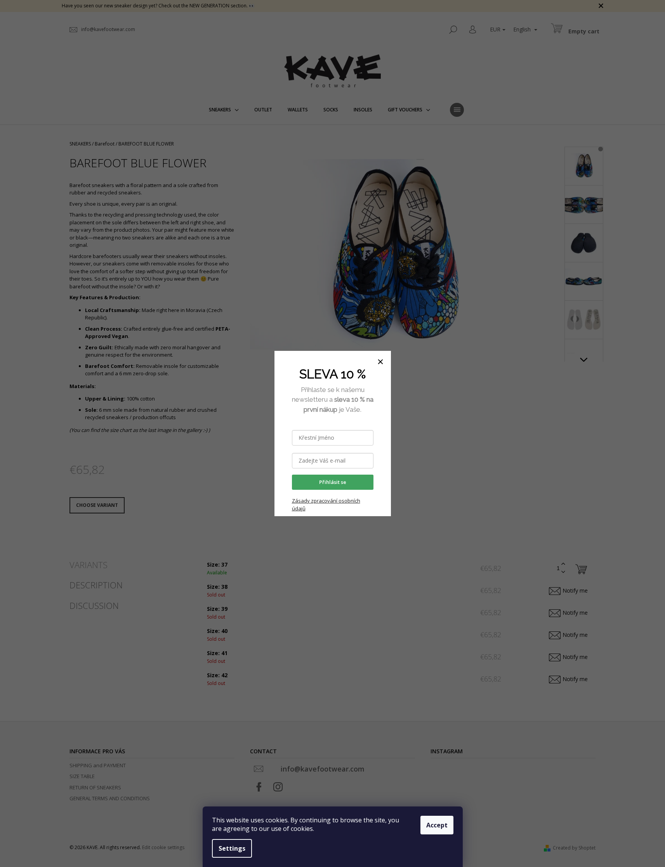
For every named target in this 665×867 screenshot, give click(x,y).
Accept (437, 825)
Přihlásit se (332, 482)
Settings (232, 848)
